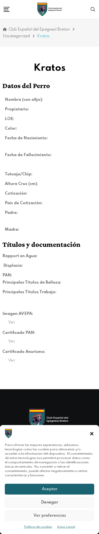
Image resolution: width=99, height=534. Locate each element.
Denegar (49, 502)
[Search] (93, 9)
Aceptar (49, 489)
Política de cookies (38, 526)
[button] (91, 433)
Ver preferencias (49, 516)
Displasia (12, 266)
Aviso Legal (66, 526)
